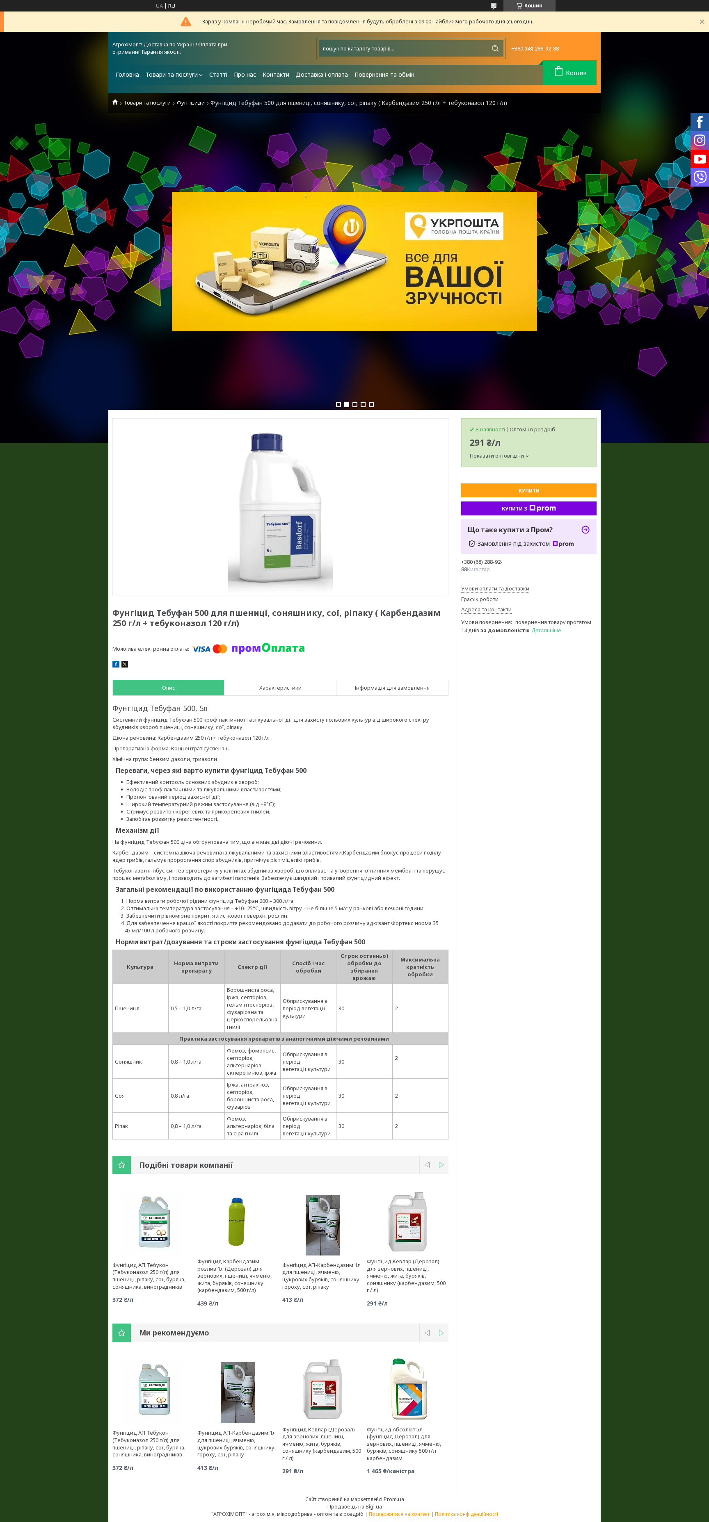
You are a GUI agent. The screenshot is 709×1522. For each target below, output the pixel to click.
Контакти (276, 74)
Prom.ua (394, 1499)
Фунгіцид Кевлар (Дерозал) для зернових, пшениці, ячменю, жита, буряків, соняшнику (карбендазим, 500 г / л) (406, 1276)
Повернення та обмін (384, 74)
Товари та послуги (172, 74)
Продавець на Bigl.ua (354, 1506)
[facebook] (115, 665)
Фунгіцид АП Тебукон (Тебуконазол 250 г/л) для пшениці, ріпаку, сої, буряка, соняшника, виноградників (148, 1275)
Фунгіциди (191, 102)
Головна (127, 74)
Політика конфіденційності (466, 1514)
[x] (124, 665)
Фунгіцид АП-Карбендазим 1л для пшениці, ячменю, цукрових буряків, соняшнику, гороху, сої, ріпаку (321, 1275)
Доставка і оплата (322, 74)
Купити (529, 490)
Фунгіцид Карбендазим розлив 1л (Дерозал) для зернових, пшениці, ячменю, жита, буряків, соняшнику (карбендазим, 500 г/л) (234, 1276)
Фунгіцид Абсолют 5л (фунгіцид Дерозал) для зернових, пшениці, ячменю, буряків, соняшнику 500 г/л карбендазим (404, 1444)
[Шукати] (495, 48)
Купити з (514, 508)
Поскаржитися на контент (399, 1514)
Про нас (245, 74)
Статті (218, 74)
